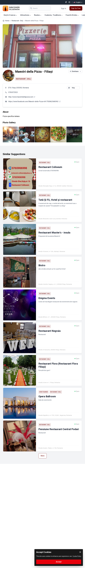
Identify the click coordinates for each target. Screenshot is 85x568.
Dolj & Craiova (10, 15)
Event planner (43, 391)
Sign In (63, 8)
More (42, 456)
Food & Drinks (72, 15)
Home (7, 20)
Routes (37, 15)
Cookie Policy (77, 556)
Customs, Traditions (53, 15)
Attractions (25, 15)
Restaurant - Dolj (17, 20)
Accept (58, 562)
